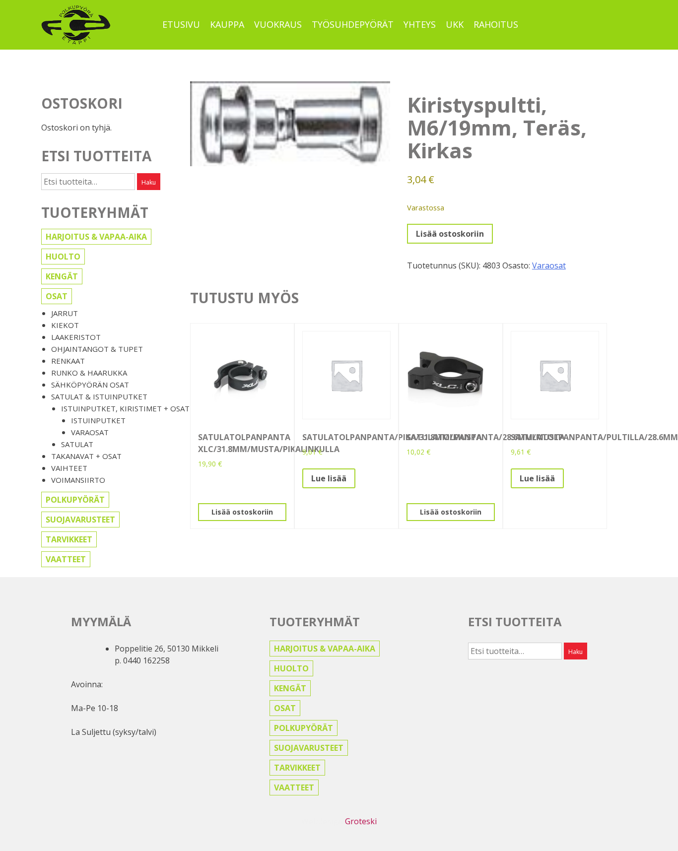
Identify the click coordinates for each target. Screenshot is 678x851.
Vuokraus (278, 24)
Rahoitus (496, 24)
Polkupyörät (75, 499)
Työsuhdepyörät (353, 24)
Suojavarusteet (80, 519)
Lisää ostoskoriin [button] (242, 512)
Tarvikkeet (69, 539)
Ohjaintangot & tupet (97, 349)
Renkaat (68, 361)
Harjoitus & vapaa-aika (96, 236)
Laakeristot (76, 337)
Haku (148, 182)
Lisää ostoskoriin (450, 233)
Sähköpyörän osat (90, 385)
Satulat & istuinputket (99, 396)
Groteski (361, 821)
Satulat (77, 444)
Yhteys (420, 24)
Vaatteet (66, 559)
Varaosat (90, 432)
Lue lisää (328, 478)
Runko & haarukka (89, 373)
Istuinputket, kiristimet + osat (125, 408)
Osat (57, 296)
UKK (455, 24)
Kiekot (65, 325)
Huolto (63, 256)
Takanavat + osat (86, 456)
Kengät (62, 276)
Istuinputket (98, 420)
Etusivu (181, 24)
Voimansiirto (78, 480)
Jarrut (64, 313)
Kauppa (227, 24)
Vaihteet (69, 468)
